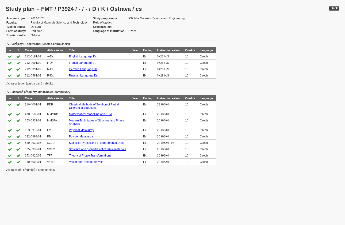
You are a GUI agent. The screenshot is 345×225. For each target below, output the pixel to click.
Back (334, 8)
